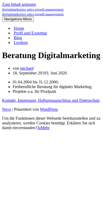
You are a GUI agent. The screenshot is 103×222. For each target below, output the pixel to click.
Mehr (45, 127)
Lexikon (21, 42)
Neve (6, 109)
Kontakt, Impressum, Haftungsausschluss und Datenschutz (51, 100)
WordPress (49, 109)
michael (26, 68)
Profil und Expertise (30, 33)
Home (19, 28)
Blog (18, 38)
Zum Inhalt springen (19, 4)
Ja (39, 127)
